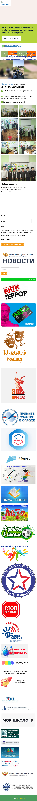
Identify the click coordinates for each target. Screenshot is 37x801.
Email (3, 221)
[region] (18, 69)
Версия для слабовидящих (13, 46)
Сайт (2, 226)
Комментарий (6, 192)
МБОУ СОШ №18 (21, 798)
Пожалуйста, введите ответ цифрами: (13, 235)
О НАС (5, 54)
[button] (1, 75)
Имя (3, 216)
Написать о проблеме (11, 38)
